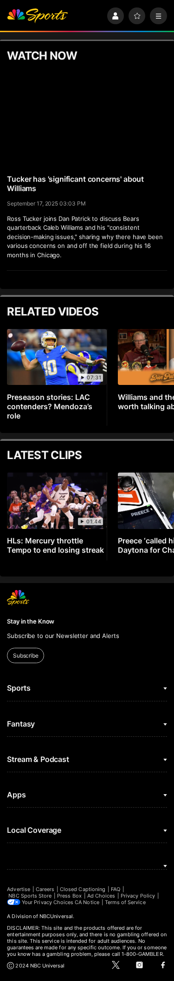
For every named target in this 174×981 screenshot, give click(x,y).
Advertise (18, 889)
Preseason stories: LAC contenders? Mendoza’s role (49, 406)
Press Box (69, 895)
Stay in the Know (30, 621)
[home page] (37, 16)
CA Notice (87, 902)
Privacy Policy (138, 895)
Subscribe (26, 655)
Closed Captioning (82, 889)
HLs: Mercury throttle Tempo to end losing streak (55, 545)
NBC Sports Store (30, 895)
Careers (45, 889)
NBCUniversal (56, 916)
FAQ (115, 889)
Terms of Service (125, 902)
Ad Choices (101, 895)
